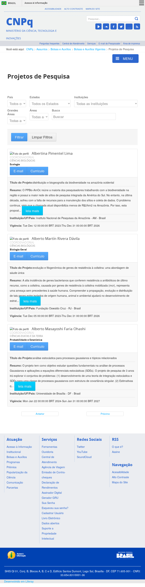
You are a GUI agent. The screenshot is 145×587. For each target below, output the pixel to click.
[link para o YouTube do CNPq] (98, 26)
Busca (56, 110)
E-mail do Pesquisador (109, 43)
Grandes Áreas (12, 112)
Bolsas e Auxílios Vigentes (89, 49)
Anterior (40, 414)
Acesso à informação (36, 3)
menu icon (141, 3)
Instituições (81, 97)
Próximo (105, 414)
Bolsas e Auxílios (61, 49)
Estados (35, 97)
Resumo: (16, 190)
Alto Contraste (73, 9)
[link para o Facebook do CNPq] (113, 26)
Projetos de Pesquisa (121, 49)
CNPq (29, 49)
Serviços (91, 43)
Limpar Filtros (42, 137)
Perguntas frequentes (49, 43)
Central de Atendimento (73, 43)
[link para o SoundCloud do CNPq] (106, 26)
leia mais (32, 210)
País (10, 97)
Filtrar (19, 137)
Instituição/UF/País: (23, 218)
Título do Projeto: (21, 182)
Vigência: (16, 225)
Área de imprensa (131, 43)
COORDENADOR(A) (22, 157)
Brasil (12, 3)
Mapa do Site (93, 9)
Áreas (33, 110)
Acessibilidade (53, 9)
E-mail (18, 170)
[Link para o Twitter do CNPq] (121, 26)
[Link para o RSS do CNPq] (137, 26)
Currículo (37, 170)
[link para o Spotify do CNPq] (129, 26)
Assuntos (41, 49)
